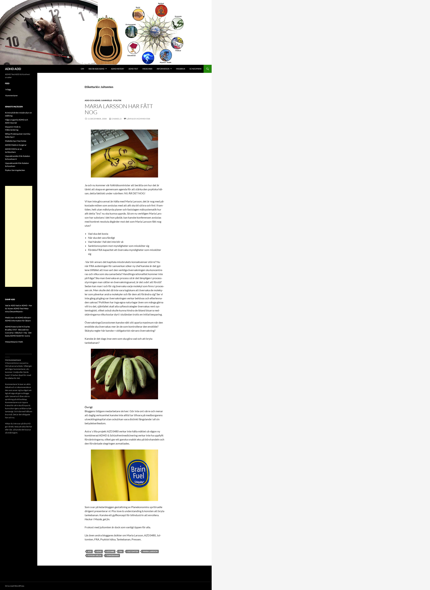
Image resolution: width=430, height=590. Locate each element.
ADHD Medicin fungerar (16, 145)
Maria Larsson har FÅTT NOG (119, 109)
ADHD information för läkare (18, 320)
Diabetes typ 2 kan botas (15, 141)
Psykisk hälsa (94, 555)
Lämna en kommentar (138, 118)
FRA (120, 551)
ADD (90, 551)
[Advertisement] (18, 236)
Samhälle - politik (111, 100)
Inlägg (8, 89)
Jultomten (132, 551)
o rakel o (116, 118)
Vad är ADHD (21, 305)
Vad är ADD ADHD (96, 69)
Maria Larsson (150, 551)
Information (163, 69)
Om (82, 69)
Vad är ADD (10, 305)
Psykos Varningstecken (15, 170)
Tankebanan (112, 555)
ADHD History (117, 69)
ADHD (99, 551)
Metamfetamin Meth (14, 342)
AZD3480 (110, 551)
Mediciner (147, 69)
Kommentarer (11, 95)
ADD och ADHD (92, 100)
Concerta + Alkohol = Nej (16, 332)
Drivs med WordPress (14, 586)
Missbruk (180, 69)
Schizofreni (195, 69)
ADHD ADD (13, 69)
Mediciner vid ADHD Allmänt (18, 317)
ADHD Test (133, 69)
